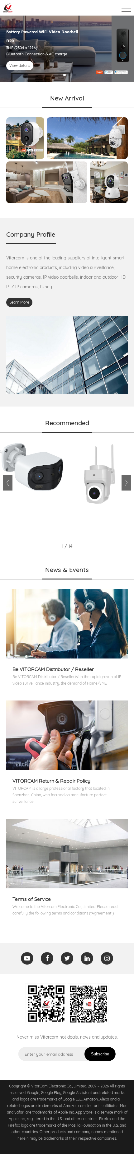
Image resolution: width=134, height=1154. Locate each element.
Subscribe (100, 1054)
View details (19, 65)
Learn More (19, 302)
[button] (59, 75)
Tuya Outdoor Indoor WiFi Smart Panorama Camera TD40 (32, 490)
